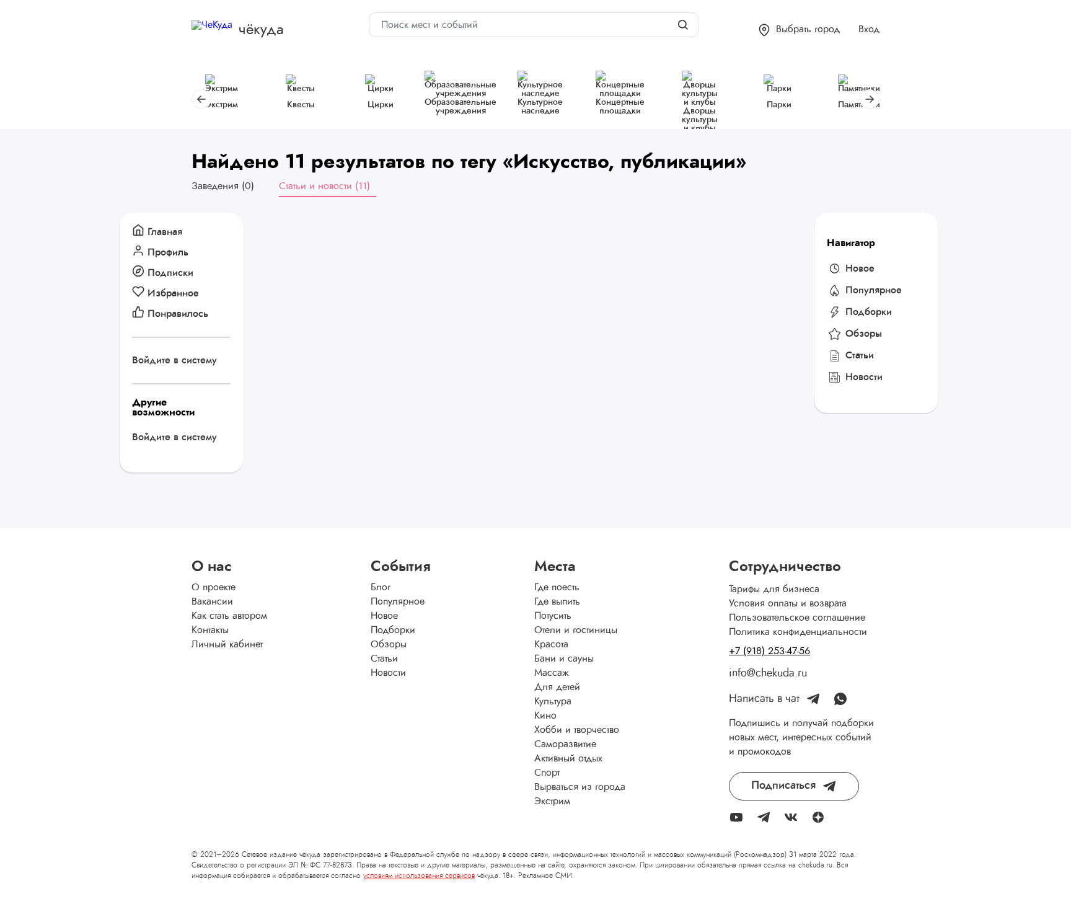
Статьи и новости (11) (324, 186)
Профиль (168, 252)
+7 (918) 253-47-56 (769, 651)
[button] (799, 30)
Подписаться (783, 785)
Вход (868, 29)
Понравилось (178, 314)
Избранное (173, 293)
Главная (165, 232)
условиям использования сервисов (419, 875)
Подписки (170, 273)
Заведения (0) (223, 186)
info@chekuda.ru (768, 673)
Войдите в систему (174, 360)
